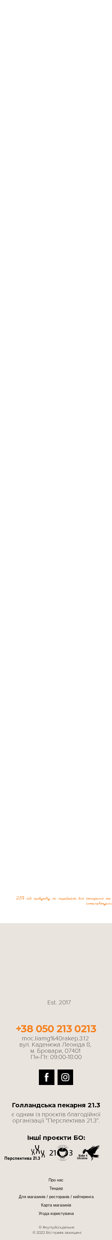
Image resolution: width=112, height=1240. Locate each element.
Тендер (56, 1188)
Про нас (56, 1180)
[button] (46, 1077)
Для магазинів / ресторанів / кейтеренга (56, 1197)
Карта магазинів (56, 1205)
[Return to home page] (33, 29)
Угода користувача (56, 1213)
